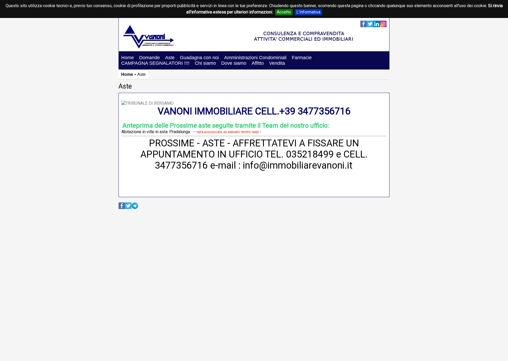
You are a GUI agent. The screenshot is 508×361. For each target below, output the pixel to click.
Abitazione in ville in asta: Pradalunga (155, 131)
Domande (149, 57)
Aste (170, 57)
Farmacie (302, 57)
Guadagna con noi (199, 57)
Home (127, 57)
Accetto (284, 12)
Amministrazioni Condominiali (255, 57)
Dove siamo (233, 63)
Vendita (277, 63)
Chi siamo (205, 63)
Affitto (258, 63)
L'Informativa (308, 12)
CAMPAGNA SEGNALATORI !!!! (155, 63)
